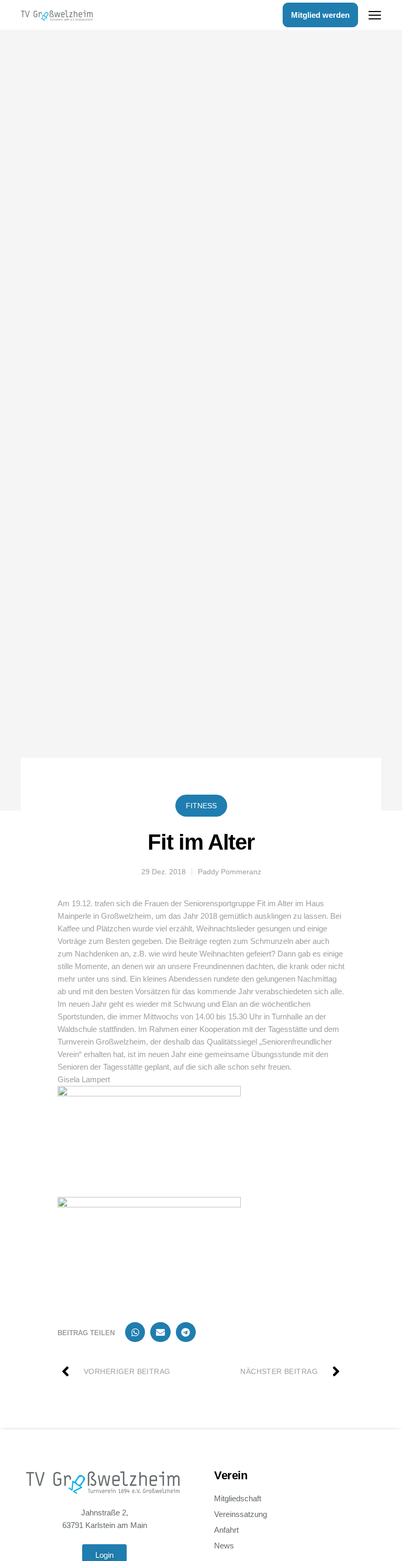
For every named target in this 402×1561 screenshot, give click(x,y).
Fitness (201, 805)
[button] (135, 1332)
